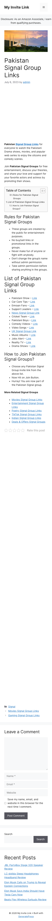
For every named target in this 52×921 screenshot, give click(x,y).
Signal (11, 706)
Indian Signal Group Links (26, 418)
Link (34, 298)
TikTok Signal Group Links (27, 414)
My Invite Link (16, 7)
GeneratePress (26, 916)
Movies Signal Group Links (27, 399)
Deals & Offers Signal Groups (28, 421)
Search (8, 834)
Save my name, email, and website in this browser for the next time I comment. (25, 803)
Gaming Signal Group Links (24, 715)
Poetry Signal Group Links (27, 410)
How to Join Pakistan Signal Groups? (26, 207)
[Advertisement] (26, 115)
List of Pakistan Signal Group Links (26, 202)
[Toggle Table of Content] (41, 190)
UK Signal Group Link (24, 331)
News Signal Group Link (25, 312)
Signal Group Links (27, 144)
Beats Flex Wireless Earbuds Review (25, 899)
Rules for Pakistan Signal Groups (25, 197)
